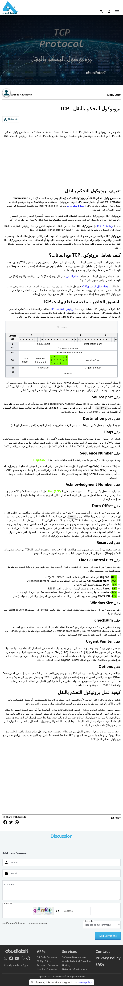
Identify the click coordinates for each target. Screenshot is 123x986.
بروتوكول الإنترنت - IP (62, 309)
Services (69, 951)
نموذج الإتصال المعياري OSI (96, 286)
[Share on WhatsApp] (17, 822)
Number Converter (47, 969)
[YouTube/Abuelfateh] (17, 958)
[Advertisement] (62, 162)
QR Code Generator (47, 957)
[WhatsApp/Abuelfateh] (22, 958)
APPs (41, 951)
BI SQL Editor (44, 961)
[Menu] (117, 11)
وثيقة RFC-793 (105, 226)
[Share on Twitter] (11, 822)
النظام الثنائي (73, 276)
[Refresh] (57, 911)
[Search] (101, 11)
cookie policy (84, 982)
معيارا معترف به (75, 206)
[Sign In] (109, 11)
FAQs (100, 964)
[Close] (32, 982)
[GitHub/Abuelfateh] (28, 958)
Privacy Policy (108, 958)
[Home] (10, 7)
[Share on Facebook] (5, 822)
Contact (103, 951)
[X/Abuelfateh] (5, 958)
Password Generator (48, 965)
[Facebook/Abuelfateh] (11, 958)
